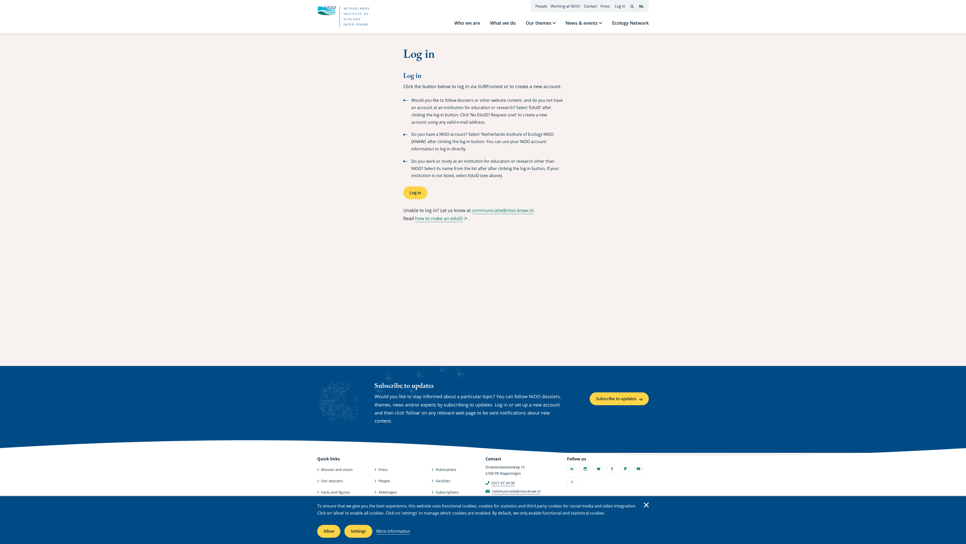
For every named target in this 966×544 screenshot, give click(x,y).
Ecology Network (630, 23)
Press (605, 6)
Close (646, 505)
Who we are (467, 23)
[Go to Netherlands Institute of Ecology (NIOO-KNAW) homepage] (326, 10)
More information (393, 531)
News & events (582, 23)
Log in (620, 6)
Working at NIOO (565, 6)
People (541, 6)
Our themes (538, 23)
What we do (503, 23)
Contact (590, 6)
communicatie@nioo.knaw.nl (503, 210)
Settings (358, 531)
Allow (329, 531)
